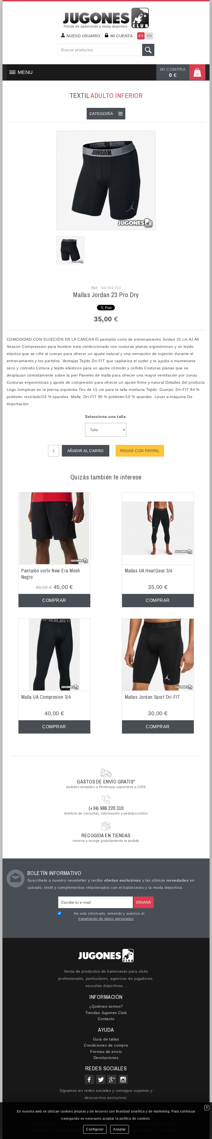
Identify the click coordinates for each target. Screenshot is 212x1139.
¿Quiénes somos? (106, 1006)
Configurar (95, 1129)
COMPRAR (54, 600)
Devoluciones (106, 1057)
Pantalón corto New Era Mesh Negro (50, 573)
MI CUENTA (121, 36)
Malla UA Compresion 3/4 (46, 696)
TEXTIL (106, 95)
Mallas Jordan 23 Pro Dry (106, 294)
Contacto (106, 1019)
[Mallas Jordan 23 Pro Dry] (106, 180)
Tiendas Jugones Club (106, 1012)
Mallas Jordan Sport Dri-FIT (152, 696)
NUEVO (83, 36)
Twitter (100, 1079)
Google (111, 1079)
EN (149, 36)
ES (141, 36)
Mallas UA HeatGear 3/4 (148, 570)
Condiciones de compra (106, 1045)
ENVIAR (143, 902)
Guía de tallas (106, 1039)
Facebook (89, 1079)
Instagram (123, 1079)
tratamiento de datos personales (106, 919)
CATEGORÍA (101, 113)
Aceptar (119, 1129)
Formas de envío (106, 1051)
